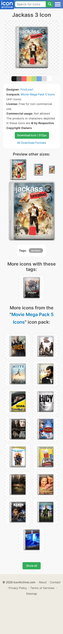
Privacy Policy (18, 588)
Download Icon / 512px (32, 135)
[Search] (49, 4)
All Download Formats (31, 142)
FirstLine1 (26, 89)
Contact (55, 582)
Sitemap (31, 593)
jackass (35, 250)
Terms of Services (42, 588)
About (43, 582)
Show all (31, 565)
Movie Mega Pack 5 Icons (38, 94)
